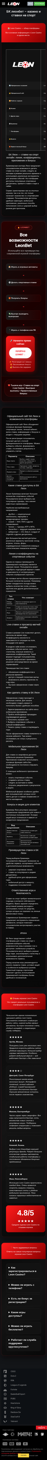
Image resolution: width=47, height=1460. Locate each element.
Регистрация (39, 3)
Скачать (24, 1455)
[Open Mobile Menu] (3, 4)
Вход (30, 3)
